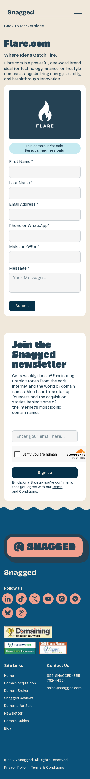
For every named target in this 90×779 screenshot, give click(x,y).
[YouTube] (48, 598)
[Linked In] (7, 598)
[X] (21, 599)
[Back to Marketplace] (24, 26)
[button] (78, 12)
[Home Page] (21, 12)
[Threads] (21, 612)
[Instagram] (61, 598)
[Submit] (22, 306)
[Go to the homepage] (20, 573)
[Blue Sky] (7, 612)
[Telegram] (75, 598)
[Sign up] (45, 472)
